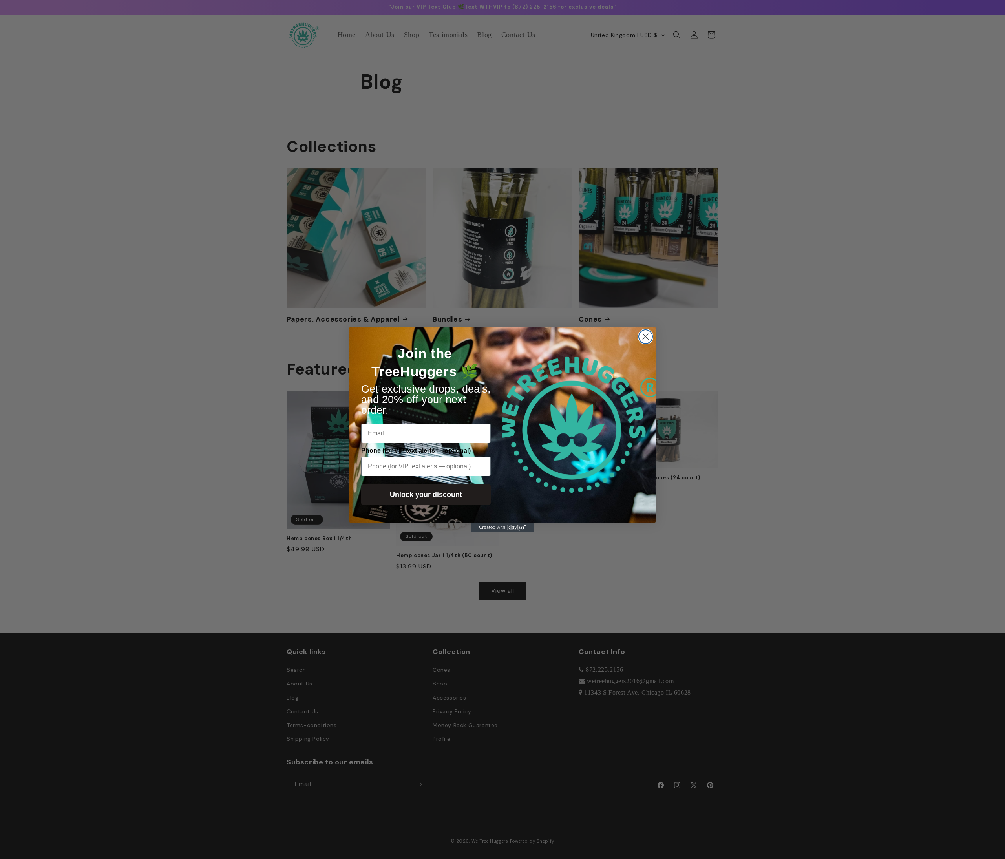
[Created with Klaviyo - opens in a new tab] (502, 527)
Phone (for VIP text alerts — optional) (416, 450)
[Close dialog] (645, 337)
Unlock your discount (426, 495)
